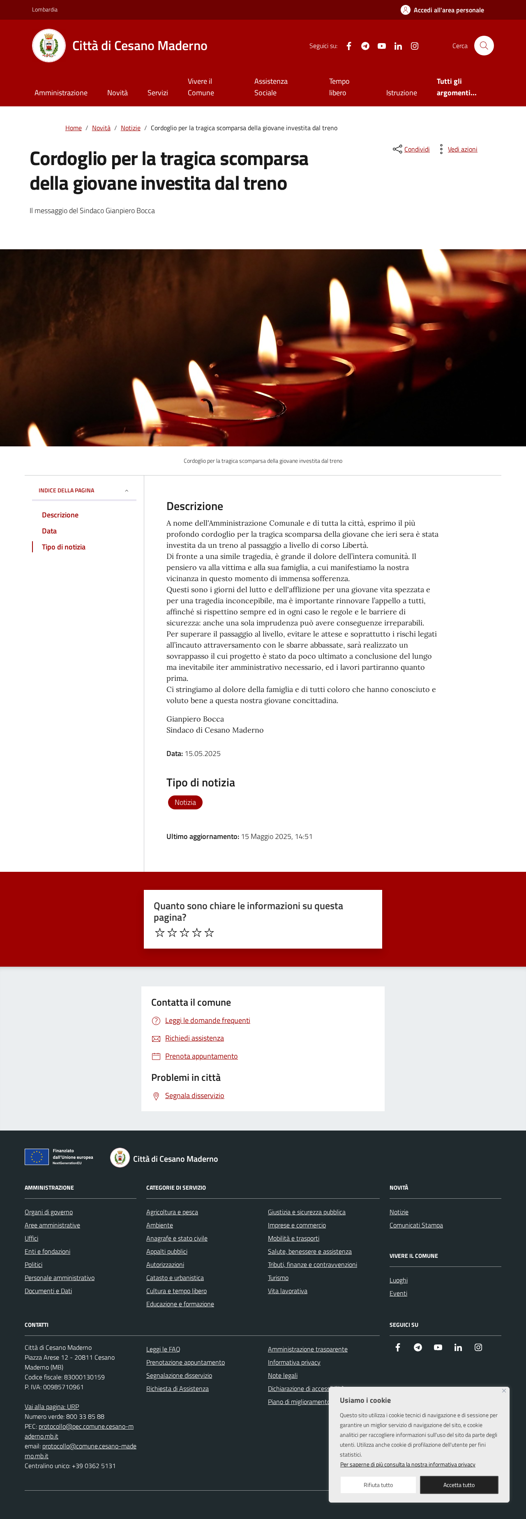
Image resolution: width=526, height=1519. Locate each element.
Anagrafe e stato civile (177, 1238)
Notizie (399, 1212)
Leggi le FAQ (163, 1349)
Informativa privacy (294, 1362)
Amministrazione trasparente (308, 1349)
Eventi (398, 1293)
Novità (117, 92)
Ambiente (159, 1225)
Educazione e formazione (180, 1304)
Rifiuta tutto (378, 1484)
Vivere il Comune (201, 87)
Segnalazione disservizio (179, 1375)
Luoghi (399, 1280)
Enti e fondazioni (47, 1251)
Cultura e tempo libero (176, 1291)
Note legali (283, 1375)
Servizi (158, 92)
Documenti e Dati (48, 1291)
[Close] (504, 1391)
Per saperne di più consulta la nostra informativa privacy (407, 1464)
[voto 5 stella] (209, 932)
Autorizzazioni (165, 1264)
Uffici (31, 1238)
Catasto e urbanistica (175, 1277)
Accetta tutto (459, 1484)
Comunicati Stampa (416, 1225)
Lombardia (45, 9)
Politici (33, 1264)
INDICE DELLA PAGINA (66, 490)
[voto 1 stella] (160, 932)
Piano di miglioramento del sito (310, 1401)
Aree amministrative (52, 1225)
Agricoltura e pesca (172, 1212)
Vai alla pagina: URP (52, 1406)
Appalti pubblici (166, 1251)
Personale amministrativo (60, 1277)
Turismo (278, 1277)
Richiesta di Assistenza (177, 1388)
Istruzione (401, 92)
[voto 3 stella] (184, 932)
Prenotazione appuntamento (185, 1362)
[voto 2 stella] (172, 932)
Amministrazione (61, 92)
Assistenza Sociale (271, 87)
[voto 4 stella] (197, 932)
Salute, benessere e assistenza (310, 1251)
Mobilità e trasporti (293, 1238)
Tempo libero (339, 87)
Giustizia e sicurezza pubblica (307, 1212)
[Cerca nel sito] (484, 45)
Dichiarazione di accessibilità (306, 1388)
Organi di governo (49, 1212)
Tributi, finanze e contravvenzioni (312, 1264)
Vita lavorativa (287, 1291)
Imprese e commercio (297, 1225)
